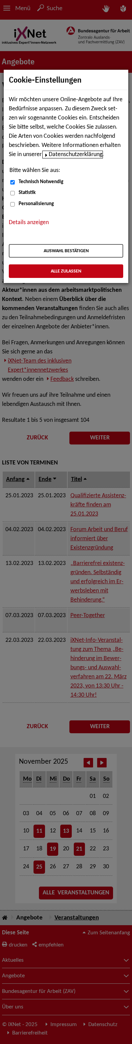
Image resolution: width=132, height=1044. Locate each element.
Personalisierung (36, 203)
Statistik (27, 192)
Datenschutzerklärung (75, 154)
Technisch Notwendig (41, 181)
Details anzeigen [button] (29, 222)
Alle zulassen (66, 271)
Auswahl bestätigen (66, 251)
